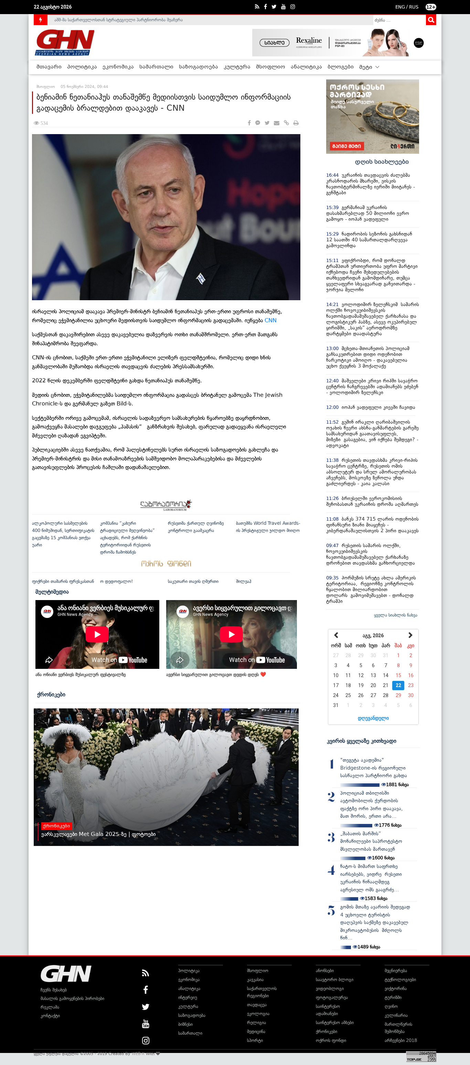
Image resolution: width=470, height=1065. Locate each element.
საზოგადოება (198, 67)
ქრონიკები (51, 694)
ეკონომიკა (118, 67)
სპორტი (255, 1040)
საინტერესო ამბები (335, 1022)
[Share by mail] (276, 123)
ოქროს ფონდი (331, 1040)
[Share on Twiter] (267, 123)
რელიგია (256, 1022)
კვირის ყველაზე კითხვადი (361, 740)
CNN (270, 320)
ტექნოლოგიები (400, 979)
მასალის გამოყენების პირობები (72, 998)
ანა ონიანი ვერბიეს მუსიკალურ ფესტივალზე (80, 674)
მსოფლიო (270, 67)
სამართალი (156, 67)
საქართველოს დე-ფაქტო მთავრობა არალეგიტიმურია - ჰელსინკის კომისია (131, 19)
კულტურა (237, 67)
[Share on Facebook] (249, 123)
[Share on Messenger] (258, 123)
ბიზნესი (185, 1024)
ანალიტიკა (306, 67)
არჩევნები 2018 (401, 1040)
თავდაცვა (257, 1004)
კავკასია (255, 979)
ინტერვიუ (187, 997)
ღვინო (391, 1006)
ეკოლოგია (258, 1013)
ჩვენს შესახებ (54, 989)
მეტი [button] (366, 67)
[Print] (296, 123)
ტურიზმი (393, 997)
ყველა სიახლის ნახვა (395, 615)
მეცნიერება (396, 970)
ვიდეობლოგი (330, 988)
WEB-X (138, 1053)
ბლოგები (341, 67)
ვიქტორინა (396, 988)
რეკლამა (50, 1007)
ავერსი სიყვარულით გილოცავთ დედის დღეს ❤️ (216, 674)
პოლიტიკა (82, 67)
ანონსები (325, 970)
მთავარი (49, 67)
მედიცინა (256, 1031)
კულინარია (396, 1015)
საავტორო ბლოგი (334, 979)
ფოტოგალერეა (332, 997)
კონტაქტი (50, 1015)
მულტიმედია (52, 591)
